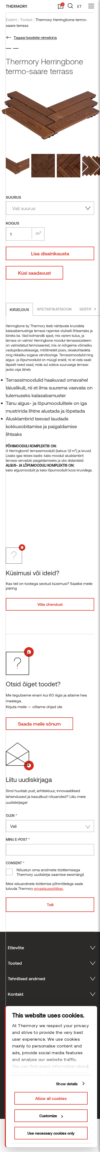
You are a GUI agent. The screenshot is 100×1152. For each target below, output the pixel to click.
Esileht (11, 19)
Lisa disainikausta (50, 253)
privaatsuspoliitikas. (49, 889)
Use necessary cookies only (51, 1133)
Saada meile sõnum (39, 724)
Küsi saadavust (34, 273)
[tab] (19, 309)
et (79, 6)
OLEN (11, 815)
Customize (48, 1116)
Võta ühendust (50, 604)
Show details (67, 1084)
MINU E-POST (18, 839)
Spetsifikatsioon (54, 309)
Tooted (26, 19)
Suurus (13, 197)
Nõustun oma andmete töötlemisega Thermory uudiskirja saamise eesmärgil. (50, 872)
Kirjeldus (19, 309)
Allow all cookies (51, 1098)
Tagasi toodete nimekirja (35, 37)
